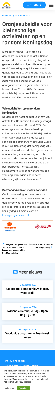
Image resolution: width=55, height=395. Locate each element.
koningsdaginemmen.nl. (15, 215)
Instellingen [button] (10, 388)
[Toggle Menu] (51, 5)
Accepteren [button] (24, 388)
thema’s (35, 5)
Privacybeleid (15, 361)
